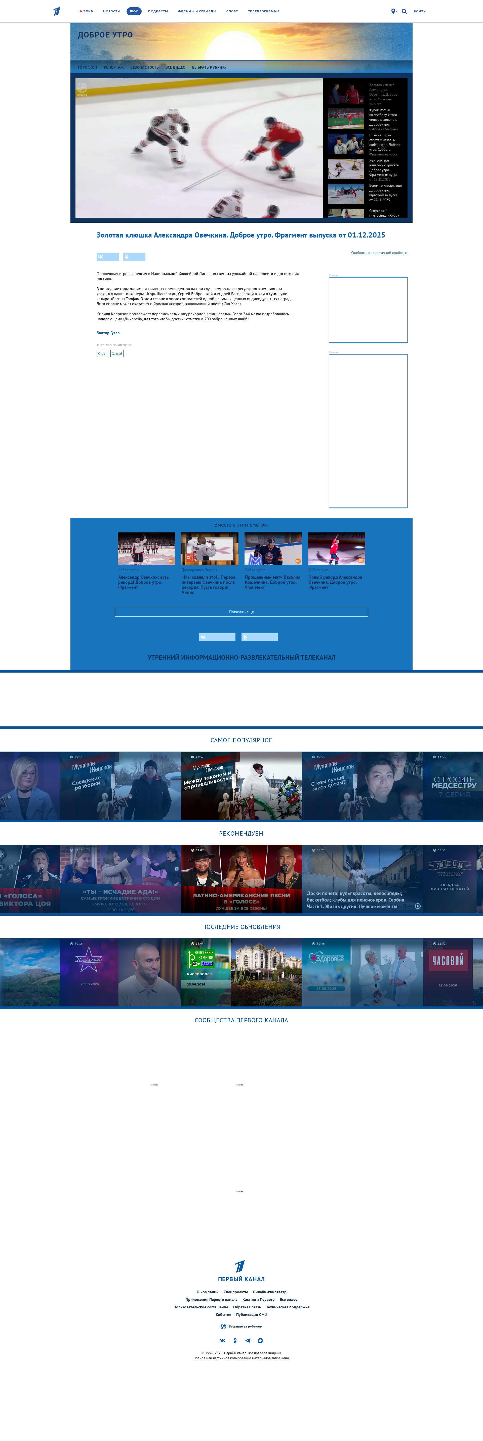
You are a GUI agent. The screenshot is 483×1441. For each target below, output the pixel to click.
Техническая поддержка (287, 1306)
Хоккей (117, 354)
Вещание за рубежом (245, 1326)
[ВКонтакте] (108, 257)
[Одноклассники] (134, 257)
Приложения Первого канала (211, 1299)
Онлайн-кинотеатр (270, 1291)
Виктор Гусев (108, 332)
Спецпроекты (236, 1291)
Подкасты (158, 11)
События (223, 1314)
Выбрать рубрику (209, 67)
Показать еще (241, 611)
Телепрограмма (263, 11)
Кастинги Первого (259, 1299)
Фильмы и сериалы (197, 11)
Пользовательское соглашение (201, 1306)
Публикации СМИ (251, 1314)
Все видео (289, 1299)
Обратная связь (247, 1306)
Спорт (232, 11)
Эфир (88, 11)
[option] (365, 90)
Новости (111, 11)
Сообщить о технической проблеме (379, 252)
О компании (208, 1291)
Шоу (134, 11)
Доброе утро (105, 34)
